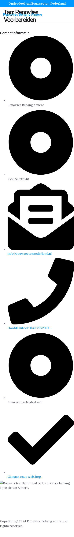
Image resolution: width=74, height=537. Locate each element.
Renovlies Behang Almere (22, 14)
